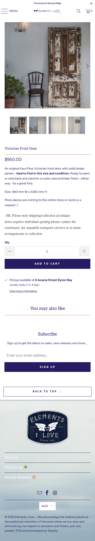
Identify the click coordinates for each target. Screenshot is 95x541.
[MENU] (2, 11)
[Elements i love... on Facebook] (47, 493)
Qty (7, 242)
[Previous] (7, 66)
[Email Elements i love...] (39, 493)
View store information (23, 291)
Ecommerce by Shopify (43, 530)
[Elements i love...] (47, 11)
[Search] (78, 11)
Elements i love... (25, 517)
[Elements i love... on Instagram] (55, 493)
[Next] (87, 66)
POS (18, 530)
